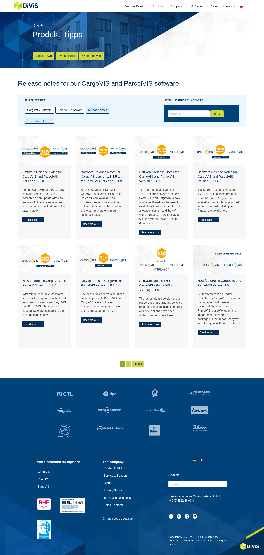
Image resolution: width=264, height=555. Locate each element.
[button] (33, 219)
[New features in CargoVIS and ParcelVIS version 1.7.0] (44, 259)
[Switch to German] (194, 460)
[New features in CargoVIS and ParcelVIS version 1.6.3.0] (102, 259)
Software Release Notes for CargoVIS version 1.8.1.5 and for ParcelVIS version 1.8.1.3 (102, 176)
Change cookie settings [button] (118, 518)
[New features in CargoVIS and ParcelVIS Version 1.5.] (219, 259)
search (217, 113)
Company (176, 6)
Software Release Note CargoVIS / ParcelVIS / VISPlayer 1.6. (155, 285)
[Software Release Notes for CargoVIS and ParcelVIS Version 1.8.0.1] (161, 150)
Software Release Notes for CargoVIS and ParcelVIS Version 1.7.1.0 (217, 176)
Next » (138, 363)
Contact (227, 6)
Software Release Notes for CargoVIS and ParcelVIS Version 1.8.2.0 (42, 176)
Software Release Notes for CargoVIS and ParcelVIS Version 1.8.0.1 (159, 176)
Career (215, 6)
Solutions (157, 6)
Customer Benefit (134, 6)
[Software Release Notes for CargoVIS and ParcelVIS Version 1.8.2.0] (44, 150)
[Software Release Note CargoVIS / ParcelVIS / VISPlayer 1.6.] (161, 259)
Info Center (196, 6)
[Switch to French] (201, 460)
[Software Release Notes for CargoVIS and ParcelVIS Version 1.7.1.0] (219, 150)
